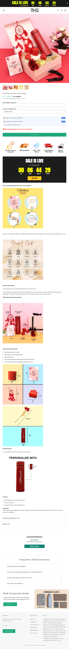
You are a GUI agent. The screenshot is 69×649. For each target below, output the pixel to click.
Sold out (34, 134)
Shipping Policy (34, 630)
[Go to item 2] (10, 87)
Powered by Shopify (41, 645)
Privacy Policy (33, 633)
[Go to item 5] (26, 87)
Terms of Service (34, 624)
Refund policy (33, 627)
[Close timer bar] (67, 3)
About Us (32, 619)
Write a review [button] (34, 546)
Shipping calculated (15, 98)
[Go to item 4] (21, 87)
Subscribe (9, 631)
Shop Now (34, 178)
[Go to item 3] (15, 87)
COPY (63, 118)
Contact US (33, 622)
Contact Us (10, 604)
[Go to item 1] (5, 87)
